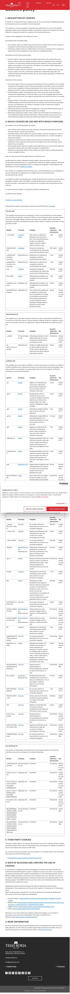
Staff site (35, 978)
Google (20, 276)
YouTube (21, 524)
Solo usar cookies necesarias (34, 509)
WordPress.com (23, 464)
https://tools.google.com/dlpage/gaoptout (25, 917)
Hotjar (20, 438)
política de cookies (42, 497)
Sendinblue (21, 676)
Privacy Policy (54, 988)
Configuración (60, 503)
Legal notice (37, 988)
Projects (38, 3)
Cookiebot (52, 206)
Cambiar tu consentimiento (13, 200)
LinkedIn (21, 235)
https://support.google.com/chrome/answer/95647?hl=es (36, 906)
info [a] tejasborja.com (45, 929)
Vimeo (20, 237)
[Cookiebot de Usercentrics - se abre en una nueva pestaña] (60, 484)
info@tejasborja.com (12, 962)
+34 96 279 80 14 (11, 958)
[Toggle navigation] (63, 5)
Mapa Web (62, 988)
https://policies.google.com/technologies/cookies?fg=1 (25, 858)
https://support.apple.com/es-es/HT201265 (26, 909)
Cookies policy (46, 988)
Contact (48, 3)
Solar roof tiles (27, 5)
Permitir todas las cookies (57, 509)
